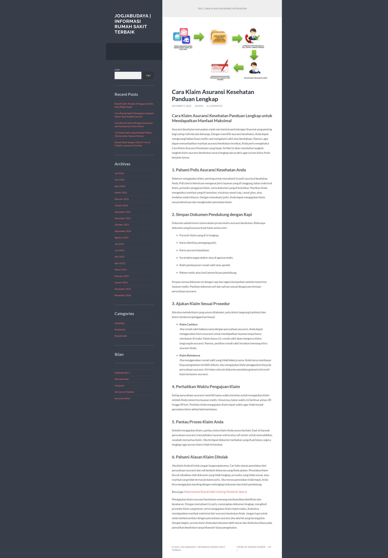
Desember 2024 (123, 289)
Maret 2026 (121, 192)
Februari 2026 (122, 199)
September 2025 (123, 231)
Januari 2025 (121, 282)
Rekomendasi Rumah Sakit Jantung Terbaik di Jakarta (215, 491)
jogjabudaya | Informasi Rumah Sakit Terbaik (133, 24)
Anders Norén (256, 547)
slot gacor (119, 385)
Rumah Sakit (121, 335)
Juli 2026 (119, 173)
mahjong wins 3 (122, 372)
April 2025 (120, 263)
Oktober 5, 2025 (181, 106)
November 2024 (123, 295)
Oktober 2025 (122, 224)
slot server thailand (124, 391)
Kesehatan (120, 329)
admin (199, 106)
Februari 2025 (122, 276)
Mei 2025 (119, 256)
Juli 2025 (119, 244)
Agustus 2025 (122, 237)
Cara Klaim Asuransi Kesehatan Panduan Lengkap (213, 95)
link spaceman (122, 379)
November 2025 (123, 218)
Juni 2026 (120, 179)
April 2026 (120, 186)
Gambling (119, 323)
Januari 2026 (121, 205)
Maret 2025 (121, 269)
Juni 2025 (120, 250)
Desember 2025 (123, 212)
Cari (117, 70)
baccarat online (122, 398)
